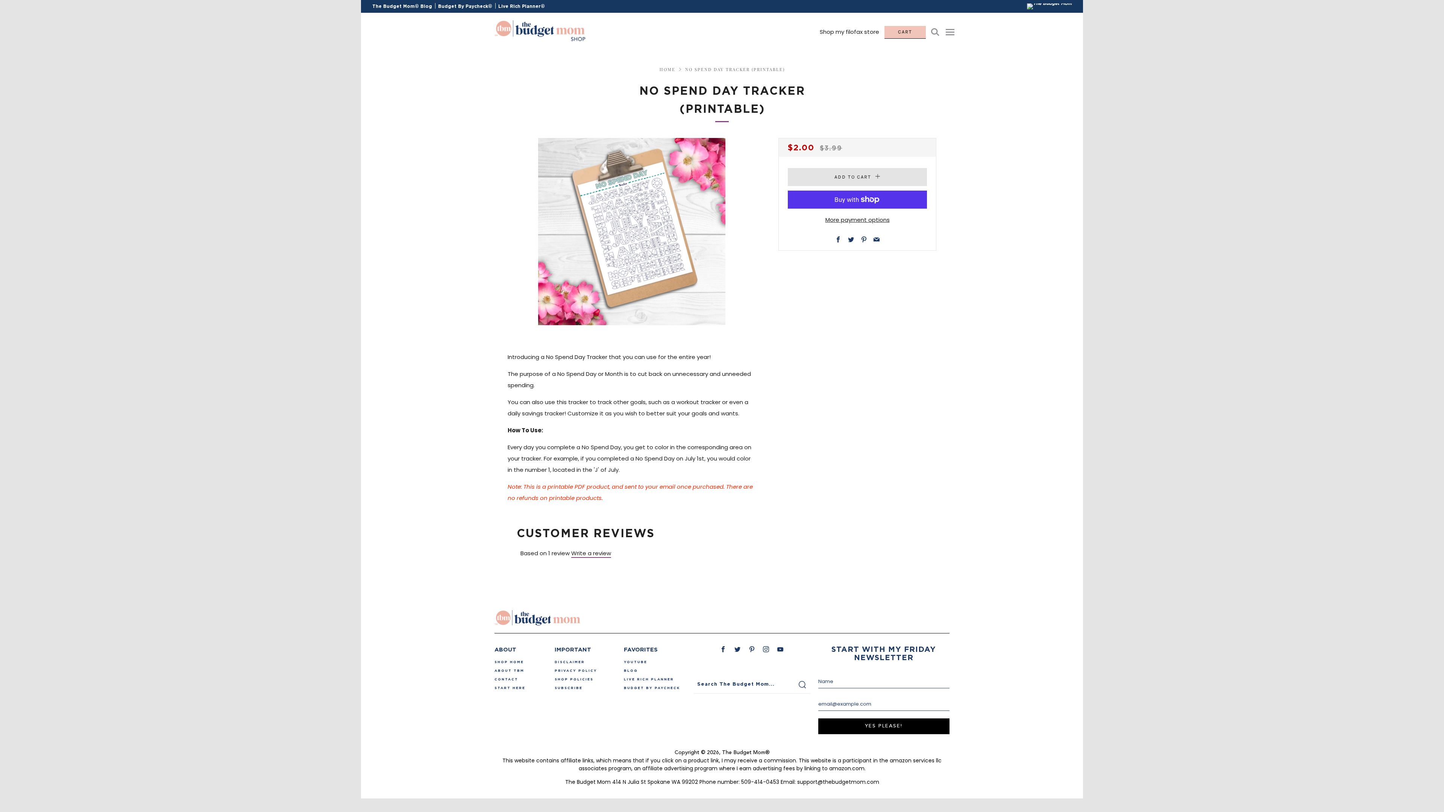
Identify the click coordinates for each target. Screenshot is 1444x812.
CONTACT (506, 679)
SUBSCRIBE (568, 688)
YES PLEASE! (883, 726)
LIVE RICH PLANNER (649, 679)
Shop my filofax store (849, 32)
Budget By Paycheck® (465, 6)
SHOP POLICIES (574, 679)
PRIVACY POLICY (576, 671)
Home (667, 69)
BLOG (631, 671)
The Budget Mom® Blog (402, 6)
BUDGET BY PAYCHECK (652, 688)
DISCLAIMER (570, 662)
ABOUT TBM (509, 671)
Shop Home (509, 662)
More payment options (857, 220)
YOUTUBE (635, 662)
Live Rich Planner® (521, 6)
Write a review (591, 553)
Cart (905, 32)
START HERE (509, 688)
